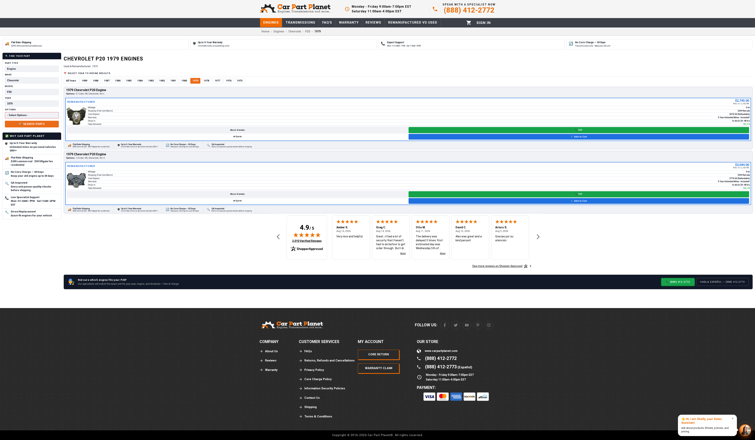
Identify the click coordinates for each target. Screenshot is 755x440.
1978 (206, 80)
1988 (95, 80)
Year (8, 98)
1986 (118, 80)
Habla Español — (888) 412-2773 (722, 281)
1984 (140, 80)
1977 (217, 80)
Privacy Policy (314, 370)
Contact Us (312, 398)
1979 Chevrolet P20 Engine (86, 90)
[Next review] (538, 237)
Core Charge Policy (318, 379)
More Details (237, 130)
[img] (307, 234)
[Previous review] (278, 237)
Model (9, 86)
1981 (173, 80)
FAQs (308, 351)
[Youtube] (466, 325)
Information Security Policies (324, 388)
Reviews (270, 360)
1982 (162, 80)
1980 (184, 80)
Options (10, 109)
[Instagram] (488, 325)
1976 (228, 80)
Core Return (378, 354)
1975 (239, 80)
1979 (195, 80)
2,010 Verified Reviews (307, 240)
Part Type (11, 63)
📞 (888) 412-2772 (678, 281)
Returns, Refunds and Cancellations (329, 360)
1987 (107, 80)
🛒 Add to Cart (579, 136)
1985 (129, 80)
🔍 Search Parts (32, 124)
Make (8, 74)
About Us (271, 351)
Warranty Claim (378, 368)
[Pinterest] (477, 325)
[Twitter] (455, 325)
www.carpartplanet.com (441, 351)
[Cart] (468, 22)
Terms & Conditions (318, 416)
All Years (71, 80)
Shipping (310, 407)
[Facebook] (444, 325)
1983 (151, 80)
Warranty (271, 370)
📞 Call (578, 130)
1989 (84, 80)
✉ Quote (237, 136)
